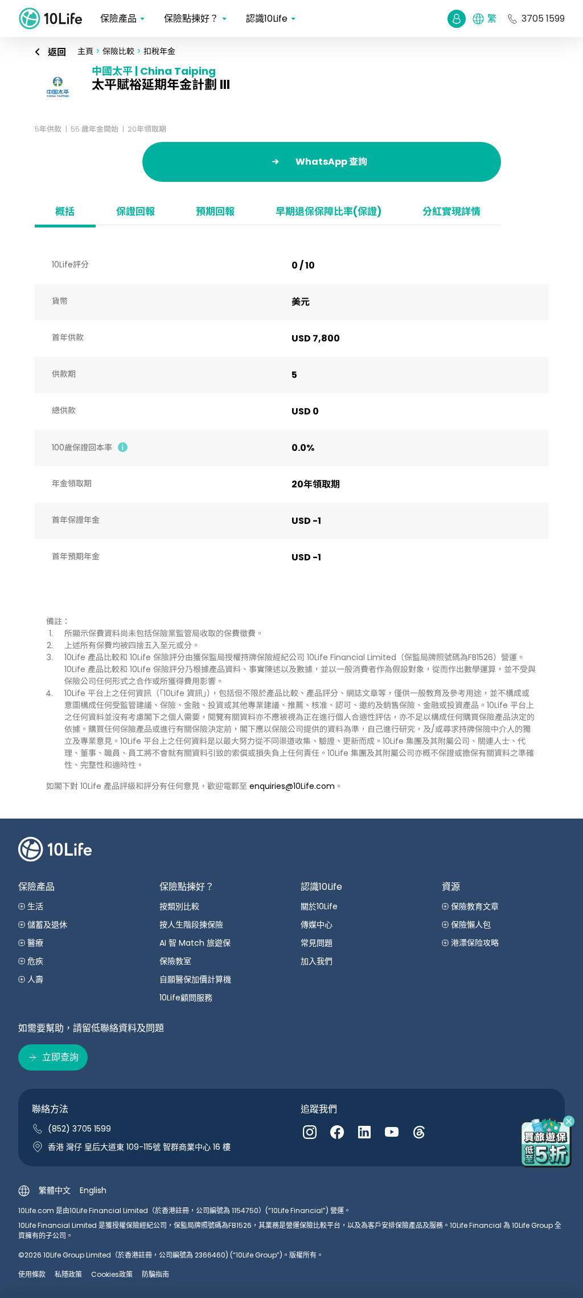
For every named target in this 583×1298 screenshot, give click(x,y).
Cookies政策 (112, 1274)
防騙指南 (155, 1274)
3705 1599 (543, 18)
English (93, 1190)
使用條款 (32, 1274)
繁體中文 (55, 1190)
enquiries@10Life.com (292, 786)
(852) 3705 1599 (79, 1128)
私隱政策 (68, 1274)
